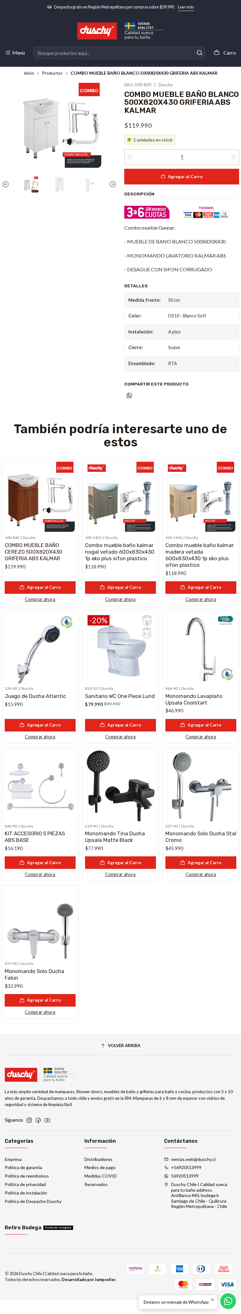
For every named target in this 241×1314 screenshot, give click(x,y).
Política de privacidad (25, 1184)
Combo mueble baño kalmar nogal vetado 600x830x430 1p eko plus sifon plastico (119, 551)
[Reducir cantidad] (130, 157)
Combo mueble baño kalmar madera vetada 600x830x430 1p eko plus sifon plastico (199, 555)
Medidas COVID (100, 1175)
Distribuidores (98, 1159)
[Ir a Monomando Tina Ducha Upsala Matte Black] (120, 785)
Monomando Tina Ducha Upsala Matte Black (115, 836)
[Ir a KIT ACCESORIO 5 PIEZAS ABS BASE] (40, 785)
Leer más (186, 6)
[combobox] (119, 52)
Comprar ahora (40, 599)
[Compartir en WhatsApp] (129, 396)
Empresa (13, 1159)
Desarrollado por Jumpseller (88, 1279)
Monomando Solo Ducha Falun (34, 974)
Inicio (29, 73)
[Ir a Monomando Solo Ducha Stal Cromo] (200, 785)
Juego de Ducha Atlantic (35, 696)
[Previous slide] (6, 185)
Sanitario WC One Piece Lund (120, 696)
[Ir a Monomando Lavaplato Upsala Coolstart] (200, 648)
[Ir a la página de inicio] (120, 31)
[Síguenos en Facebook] (38, 1120)
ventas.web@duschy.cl (193, 1159)
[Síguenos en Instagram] (29, 1120)
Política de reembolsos (27, 1175)
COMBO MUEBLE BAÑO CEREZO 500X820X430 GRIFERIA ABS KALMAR (33, 551)
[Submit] (199, 52)
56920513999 (185, 1175)
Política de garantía (23, 1167)
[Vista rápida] (70, 496)
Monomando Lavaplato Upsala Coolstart (193, 699)
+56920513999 (186, 1167)
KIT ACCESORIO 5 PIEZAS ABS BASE (35, 836)
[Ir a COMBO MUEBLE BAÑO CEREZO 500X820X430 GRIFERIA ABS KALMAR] (40, 497)
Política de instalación (26, 1192)
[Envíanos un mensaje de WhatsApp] (228, 1301)
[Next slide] (112, 185)
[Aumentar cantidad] (233, 157)
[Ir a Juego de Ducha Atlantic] (40, 648)
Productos (52, 73)
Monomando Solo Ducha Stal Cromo (200, 836)
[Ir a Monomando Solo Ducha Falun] (40, 923)
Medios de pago (99, 1167)
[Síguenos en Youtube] (47, 1120)
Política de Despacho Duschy (33, 1201)
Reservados (96, 1184)
